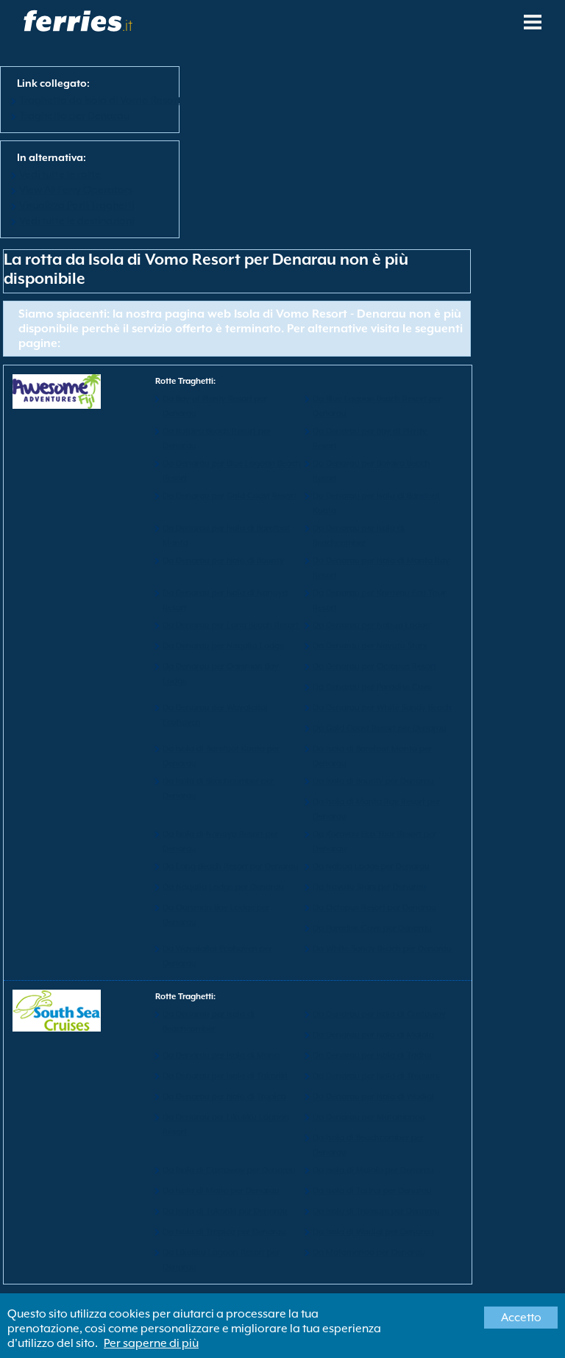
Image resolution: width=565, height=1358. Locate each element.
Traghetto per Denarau (74, 115)
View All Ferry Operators (75, 190)
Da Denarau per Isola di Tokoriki (225, 1076)
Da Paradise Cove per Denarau (372, 928)
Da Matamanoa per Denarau (369, 1252)
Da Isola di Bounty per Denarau (373, 781)
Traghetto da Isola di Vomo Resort (100, 100)
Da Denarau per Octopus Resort (374, 666)
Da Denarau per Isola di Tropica (224, 1096)
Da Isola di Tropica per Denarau (224, 1232)
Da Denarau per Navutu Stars (370, 646)
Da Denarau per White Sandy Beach (382, 707)
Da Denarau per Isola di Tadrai (372, 1055)
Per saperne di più (151, 1343)
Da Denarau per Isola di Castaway (379, 1014)
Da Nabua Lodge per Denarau (371, 866)
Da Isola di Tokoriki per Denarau (225, 1211)
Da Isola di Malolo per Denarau (373, 1170)
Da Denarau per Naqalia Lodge (223, 646)
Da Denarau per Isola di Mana (221, 1055)
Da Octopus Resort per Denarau (374, 907)
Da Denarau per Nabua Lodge (371, 625)
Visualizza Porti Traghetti (76, 205)
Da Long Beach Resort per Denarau (231, 866)
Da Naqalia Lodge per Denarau (223, 887)
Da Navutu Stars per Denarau (370, 887)
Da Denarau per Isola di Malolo (373, 1035)
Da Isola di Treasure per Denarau (376, 1211)
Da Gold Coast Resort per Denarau (380, 728)
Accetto (521, 1317)
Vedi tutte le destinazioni (76, 220)
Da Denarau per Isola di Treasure (376, 1076)
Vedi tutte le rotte (60, 174)
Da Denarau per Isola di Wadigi (373, 1096)
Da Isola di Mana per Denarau (221, 1191)
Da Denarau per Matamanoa (369, 1117)
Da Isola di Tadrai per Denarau (372, 1191)
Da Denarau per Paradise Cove (372, 687)
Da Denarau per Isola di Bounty (223, 560)
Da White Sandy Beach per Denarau (382, 949)
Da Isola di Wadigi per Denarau (373, 1232)
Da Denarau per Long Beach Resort (231, 625)
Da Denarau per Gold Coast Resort (229, 496)
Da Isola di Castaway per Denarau (229, 1170)
